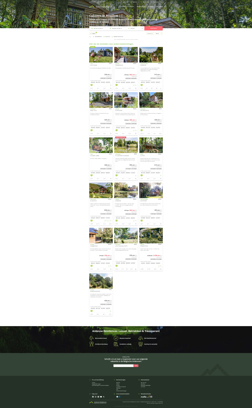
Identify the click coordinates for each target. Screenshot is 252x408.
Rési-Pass (143, 382)
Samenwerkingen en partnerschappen (100, 384)
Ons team (143, 385)
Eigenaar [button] (134, 2)
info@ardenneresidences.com (146, 400)
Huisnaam (155, 2)
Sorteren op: (150, 33)
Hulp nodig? (125, 2)
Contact (93, 381)
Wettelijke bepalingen (145, 384)
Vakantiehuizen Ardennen (126, 6)
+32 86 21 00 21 (93, 1)
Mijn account (145, 2)
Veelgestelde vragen (96, 382)
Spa (117, 388)
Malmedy (118, 387)
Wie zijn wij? (143, 381)
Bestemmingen (141, 6)
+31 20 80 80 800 (101, 1)
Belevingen (159, 6)
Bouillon (118, 381)
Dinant (117, 382)
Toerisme (151, 6)
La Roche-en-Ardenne (121, 385)
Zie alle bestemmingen (121, 389)
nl (161, 2)
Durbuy (118, 384)
